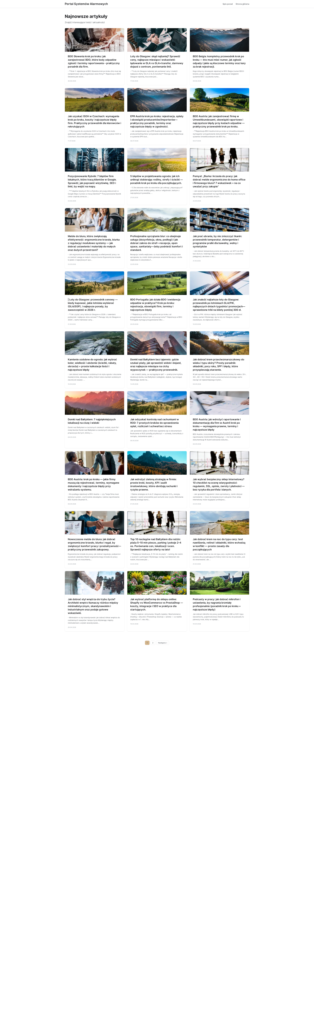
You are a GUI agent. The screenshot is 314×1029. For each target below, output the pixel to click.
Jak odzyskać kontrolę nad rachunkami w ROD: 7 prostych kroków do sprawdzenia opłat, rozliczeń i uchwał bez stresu (154, 423)
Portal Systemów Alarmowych (86, 4)
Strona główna (242, 4)
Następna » (162, 643)
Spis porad (228, 4)
